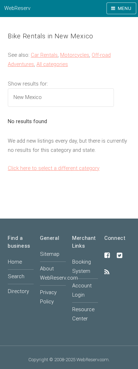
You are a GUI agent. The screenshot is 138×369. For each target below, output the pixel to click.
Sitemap (49, 254)
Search (16, 276)
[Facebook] (107, 256)
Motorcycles (74, 55)
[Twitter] (119, 256)
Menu (125, 8)
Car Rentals (44, 55)
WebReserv (17, 8)
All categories (52, 64)
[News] (106, 272)
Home (15, 262)
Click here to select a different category (53, 168)
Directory (18, 291)
